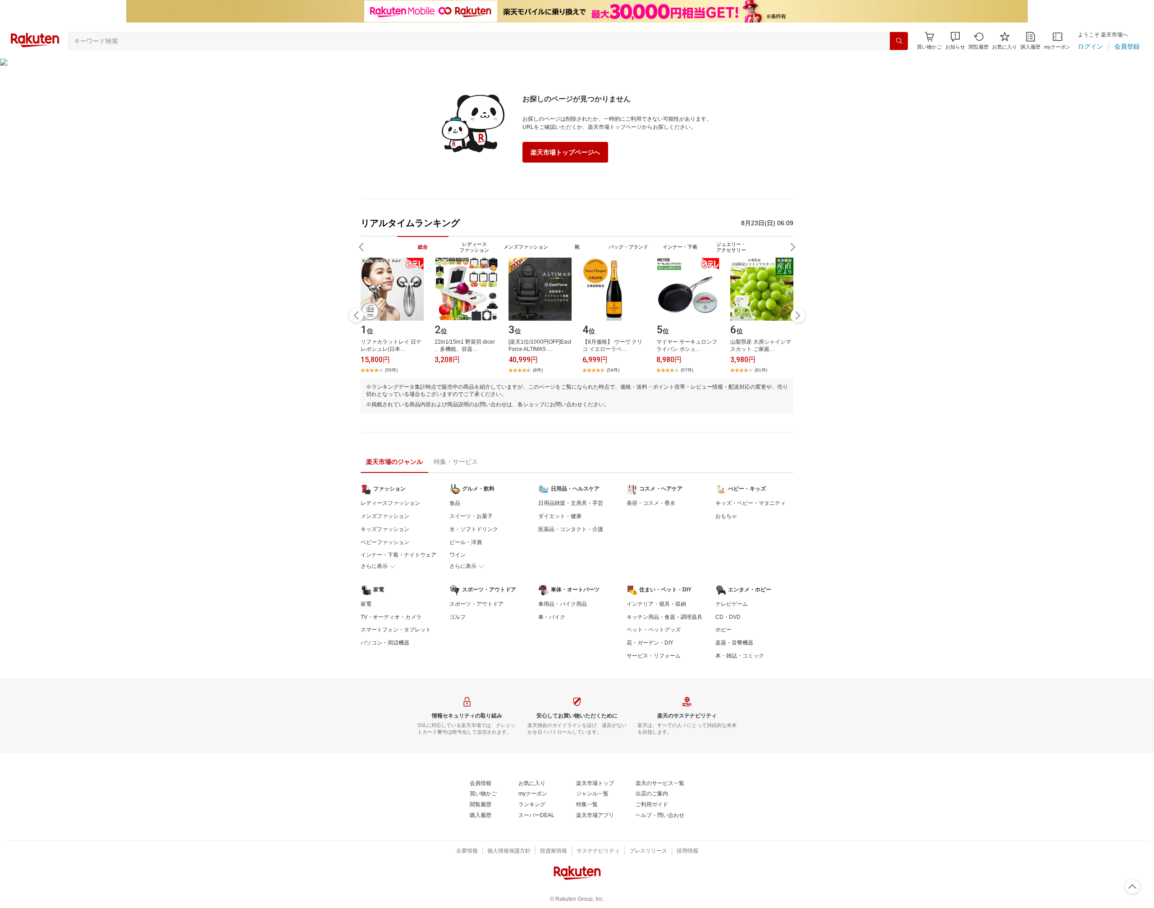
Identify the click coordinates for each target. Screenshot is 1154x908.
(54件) (613, 370)
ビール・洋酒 (465, 542)
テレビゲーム (731, 604)
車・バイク (551, 617)
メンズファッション (385, 516)
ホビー (723, 630)
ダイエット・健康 (560, 516)
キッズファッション (385, 529)
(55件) (391, 370)
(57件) (687, 370)
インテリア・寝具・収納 (656, 604)
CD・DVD (728, 617)
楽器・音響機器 (734, 643)
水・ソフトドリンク (473, 529)
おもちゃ (726, 516)
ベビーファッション (385, 542)
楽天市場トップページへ (565, 152)
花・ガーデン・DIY (650, 643)
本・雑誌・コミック (739, 656)
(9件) (538, 370)
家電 (366, 604)
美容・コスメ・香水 (651, 503)
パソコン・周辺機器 (385, 643)
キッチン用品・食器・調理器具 (664, 617)
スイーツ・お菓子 (471, 516)
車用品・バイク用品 (562, 604)
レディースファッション (390, 503)
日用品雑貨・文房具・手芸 (570, 503)
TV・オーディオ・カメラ (391, 617)
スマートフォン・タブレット (396, 630)
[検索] (899, 41)
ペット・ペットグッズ (654, 630)
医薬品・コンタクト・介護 (570, 529)
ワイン (457, 555)
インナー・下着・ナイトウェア (398, 555)
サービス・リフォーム (654, 656)
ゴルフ (457, 617)
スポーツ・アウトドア (476, 604)
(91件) (761, 370)
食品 (454, 503)
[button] (955, 41)
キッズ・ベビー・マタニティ (750, 503)
